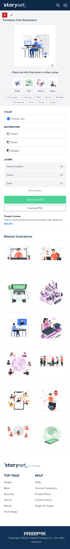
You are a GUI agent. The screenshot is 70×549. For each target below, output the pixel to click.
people (8, 482)
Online (31, 102)
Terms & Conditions (46, 488)
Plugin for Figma (44, 506)
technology (10, 512)
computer (27, 97)
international (18, 102)
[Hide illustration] (61, 166)
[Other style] (17, 83)
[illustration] (19, 257)
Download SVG (35, 200)
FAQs (38, 482)
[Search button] (58, 5)
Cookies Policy (43, 500)
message (60, 97)
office (38, 97)
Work (7, 488)
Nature (8, 506)
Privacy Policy (43, 494)
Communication (12, 97)
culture (52, 102)
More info (8, 223)
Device (48, 97)
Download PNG (35, 208)
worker (42, 102)
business (9, 494)
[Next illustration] (52, 66)
